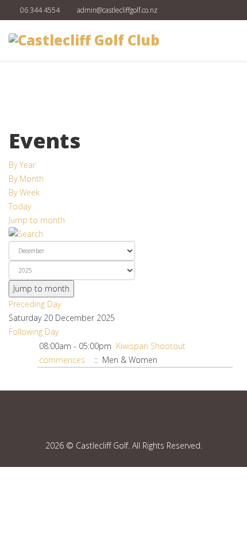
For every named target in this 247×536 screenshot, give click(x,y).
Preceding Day (35, 303)
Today (20, 206)
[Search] (123, 234)
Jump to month (37, 220)
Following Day (34, 331)
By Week (24, 192)
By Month (26, 178)
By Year (22, 164)
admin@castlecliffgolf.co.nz (117, 10)
